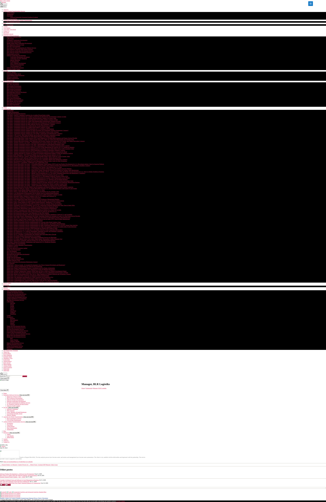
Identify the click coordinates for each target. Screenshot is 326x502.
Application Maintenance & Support (20, 57)
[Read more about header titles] (3, 2)
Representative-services (13, 54)
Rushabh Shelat (7, 356)
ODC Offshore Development (18, 63)
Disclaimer (6, 32)
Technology (6, 289)
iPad (11, 338)
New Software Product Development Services (19, 52)
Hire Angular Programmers (14, 89)
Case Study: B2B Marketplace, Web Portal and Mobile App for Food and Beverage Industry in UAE (34, 155)
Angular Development (13, 112)
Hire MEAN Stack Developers (15, 100)
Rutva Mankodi (7, 355)
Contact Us (6, 31)
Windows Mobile (14, 341)
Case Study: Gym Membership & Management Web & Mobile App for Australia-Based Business (33, 193)
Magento (12, 321)
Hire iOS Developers (12, 95)
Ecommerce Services (12, 246)
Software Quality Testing (13, 69)
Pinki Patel (6, 369)
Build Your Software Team (14, 37)
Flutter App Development (13, 249)
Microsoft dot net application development (18, 254)
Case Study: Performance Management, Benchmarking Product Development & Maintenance (32, 208)
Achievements (10, 12)
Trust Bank (10, 15)
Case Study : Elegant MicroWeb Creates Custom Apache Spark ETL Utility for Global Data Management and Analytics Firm (40, 139)
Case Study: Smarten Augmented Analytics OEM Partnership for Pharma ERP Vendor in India (32, 228)
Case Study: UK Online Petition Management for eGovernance (24, 236)
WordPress (13, 314)
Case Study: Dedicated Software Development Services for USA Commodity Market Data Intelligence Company (37, 159)
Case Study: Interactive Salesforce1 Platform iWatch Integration (24, 197)
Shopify (12, 323)
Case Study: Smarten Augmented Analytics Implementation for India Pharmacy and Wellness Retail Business (36, 223)
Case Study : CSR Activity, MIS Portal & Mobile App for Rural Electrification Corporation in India (33, 135)
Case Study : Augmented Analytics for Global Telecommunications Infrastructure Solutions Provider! (34, 121)
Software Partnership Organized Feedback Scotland (24, 17)
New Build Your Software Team (15, 45)
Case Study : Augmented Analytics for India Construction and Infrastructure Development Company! (34, 123)
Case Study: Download (9, 29)
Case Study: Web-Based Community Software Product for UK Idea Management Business (31, 240)
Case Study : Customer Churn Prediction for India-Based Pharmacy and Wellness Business (31, 136)
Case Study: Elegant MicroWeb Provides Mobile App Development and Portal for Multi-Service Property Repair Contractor (40, 187)
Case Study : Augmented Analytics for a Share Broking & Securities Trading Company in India (32, 119)
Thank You (6, 352)
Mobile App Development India (15, 259)
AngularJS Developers (13, 83)
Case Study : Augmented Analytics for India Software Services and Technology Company (31, 124)
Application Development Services (16, 113)
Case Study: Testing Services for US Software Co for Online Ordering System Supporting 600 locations (34, 230)
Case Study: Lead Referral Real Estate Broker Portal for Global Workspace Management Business (33, 199)
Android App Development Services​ (16, 294)
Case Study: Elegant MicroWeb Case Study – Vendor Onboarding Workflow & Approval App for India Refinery (37, 185)
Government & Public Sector (14, 413)
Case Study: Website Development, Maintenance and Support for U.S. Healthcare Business (31, 242)
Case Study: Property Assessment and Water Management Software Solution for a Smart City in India (34, 210)
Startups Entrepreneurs (13, 78)
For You (5, 71)
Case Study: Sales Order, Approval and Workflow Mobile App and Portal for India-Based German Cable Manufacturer (38, 217)
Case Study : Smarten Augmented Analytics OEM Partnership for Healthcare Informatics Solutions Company (36, 150)
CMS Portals (10, 38)
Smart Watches (14, 340)
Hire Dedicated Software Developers (17, 92)
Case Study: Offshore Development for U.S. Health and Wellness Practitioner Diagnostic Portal (32, 207)
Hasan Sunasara (7, 367)
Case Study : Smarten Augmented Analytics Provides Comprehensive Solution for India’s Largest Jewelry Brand (37, 152)
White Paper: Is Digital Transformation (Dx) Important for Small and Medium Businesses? (31, 269)
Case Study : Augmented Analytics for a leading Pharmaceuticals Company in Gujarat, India (31, 118)
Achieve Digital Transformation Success (14, 11)
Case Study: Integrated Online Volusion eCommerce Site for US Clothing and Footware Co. (31, 196)
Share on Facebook (8, 461)
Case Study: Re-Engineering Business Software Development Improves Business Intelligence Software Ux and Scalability (39, 214)
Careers (5, 26)
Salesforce (9, 349)
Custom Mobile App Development (16, 243)
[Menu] (310, 3)
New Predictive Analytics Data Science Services (20, 49)
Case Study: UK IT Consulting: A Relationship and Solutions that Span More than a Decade (31, 234)
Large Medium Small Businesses (15, 75)
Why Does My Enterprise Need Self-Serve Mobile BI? (14, 481)
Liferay (12, 309)
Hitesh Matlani (7, 364)
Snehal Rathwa (7, 361)
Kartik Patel (6, 359)
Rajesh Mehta (7, 353)
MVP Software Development (14, 398)
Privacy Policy (7, 283)
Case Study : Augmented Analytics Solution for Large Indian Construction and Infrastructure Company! (34, 133)
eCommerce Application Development (17, 40)
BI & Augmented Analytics (14, 418)
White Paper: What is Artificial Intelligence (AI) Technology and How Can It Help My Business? (33, 282)
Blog (4, 23)
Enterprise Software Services (11, 35)
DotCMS (12, 303)
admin (3, 446)
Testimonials (10, 14)
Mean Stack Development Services (16, 335)
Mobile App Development (14, 257)
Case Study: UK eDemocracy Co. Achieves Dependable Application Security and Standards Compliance (35, 231)
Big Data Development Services (15, 300)
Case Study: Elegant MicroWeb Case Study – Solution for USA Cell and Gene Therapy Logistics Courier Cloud (37, 184)
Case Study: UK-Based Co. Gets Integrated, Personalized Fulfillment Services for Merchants (31, 237)
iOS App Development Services (15, 329)
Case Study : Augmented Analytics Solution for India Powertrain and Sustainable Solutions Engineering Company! (37, 130)
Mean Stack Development (14, 252)
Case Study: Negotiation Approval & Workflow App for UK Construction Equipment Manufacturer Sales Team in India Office (41, 205)
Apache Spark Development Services (17, 297)
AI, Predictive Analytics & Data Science (17, 404)
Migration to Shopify (12, 256)
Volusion (12, 324)
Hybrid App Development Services (16, 327)
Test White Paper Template (10, 350)
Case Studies (6, 28)
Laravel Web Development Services (16, 332)
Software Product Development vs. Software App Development (17, 474)
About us (5, 9)
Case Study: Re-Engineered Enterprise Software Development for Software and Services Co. (32, 211)
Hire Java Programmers (13, 97)
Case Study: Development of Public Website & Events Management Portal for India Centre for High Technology (37, 161)
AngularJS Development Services (16, 295)
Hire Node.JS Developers (14, 103)
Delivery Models (11, 72)
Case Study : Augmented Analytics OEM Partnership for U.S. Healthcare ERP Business (30, 129)
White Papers (10, 437)
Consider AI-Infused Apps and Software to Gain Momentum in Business (19, 480)
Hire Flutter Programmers (13, 93)
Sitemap (5, 288)
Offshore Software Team (13, 260)
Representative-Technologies (14, 347)
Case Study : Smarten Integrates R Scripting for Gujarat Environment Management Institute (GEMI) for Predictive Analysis (40, 153)
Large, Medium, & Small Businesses (16, 412)
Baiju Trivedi (6, 363)
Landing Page (7, 109)
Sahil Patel (6, 370)
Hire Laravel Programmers (14, 98)
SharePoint (13, 311)
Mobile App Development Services (16, 337)
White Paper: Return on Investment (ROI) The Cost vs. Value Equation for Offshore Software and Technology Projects (39, 274)
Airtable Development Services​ (15, 292)
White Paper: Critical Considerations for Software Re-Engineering (24, 266)
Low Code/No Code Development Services (18, 333)
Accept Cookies (120, 501)
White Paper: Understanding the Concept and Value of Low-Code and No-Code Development (32, 280)
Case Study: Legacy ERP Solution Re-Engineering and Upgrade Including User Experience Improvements (35, 200)
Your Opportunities (12, 19)
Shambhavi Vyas (7, 358)
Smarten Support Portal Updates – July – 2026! (12, 477)
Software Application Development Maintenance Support (22, 262)
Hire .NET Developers (13, 84)
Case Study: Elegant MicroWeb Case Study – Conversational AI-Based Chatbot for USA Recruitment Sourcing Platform (39, 168)
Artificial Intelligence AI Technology (16, 298)
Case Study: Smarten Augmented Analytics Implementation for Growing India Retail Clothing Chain (34, 222)
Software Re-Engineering (17, 64)
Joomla (12, 306)
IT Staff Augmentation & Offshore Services (18, 402)
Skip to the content (5, 0)
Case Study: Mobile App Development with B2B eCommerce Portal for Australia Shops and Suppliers (34, 204)
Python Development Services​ (15, 346)
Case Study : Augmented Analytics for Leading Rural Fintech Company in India (28, 127)
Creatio (9, 315)
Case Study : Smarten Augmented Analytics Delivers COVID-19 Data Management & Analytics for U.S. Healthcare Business (40, 147)
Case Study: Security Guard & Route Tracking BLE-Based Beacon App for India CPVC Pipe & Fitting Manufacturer (38, 219)
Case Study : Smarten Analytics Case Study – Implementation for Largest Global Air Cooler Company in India (36, 142)
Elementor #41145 (8, 34)
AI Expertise (10, 110)
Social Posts (10, 25)
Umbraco (12, 312)
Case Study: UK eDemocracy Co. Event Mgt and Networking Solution (26, 233)
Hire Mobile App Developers (14, 101)
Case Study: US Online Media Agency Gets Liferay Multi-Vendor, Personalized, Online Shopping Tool (34, 239)
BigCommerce (14, 320)
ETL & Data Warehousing (14, 41)
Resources (6, 285)
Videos (9, 286)
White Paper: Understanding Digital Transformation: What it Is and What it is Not (28, 278)
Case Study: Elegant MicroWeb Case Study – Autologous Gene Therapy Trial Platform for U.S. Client (34, 167)
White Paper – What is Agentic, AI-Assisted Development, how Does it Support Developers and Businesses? (36, 265)
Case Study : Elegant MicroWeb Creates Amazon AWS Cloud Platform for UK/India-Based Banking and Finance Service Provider (42, 138)
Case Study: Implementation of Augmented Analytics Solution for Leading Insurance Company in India (34, 194)
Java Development (12, 251)
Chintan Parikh (7, 366)
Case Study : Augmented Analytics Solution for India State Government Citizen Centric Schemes (33, 132)
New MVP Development (13, 46)
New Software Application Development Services (20, 51)
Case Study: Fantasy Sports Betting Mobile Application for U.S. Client (26, 190)
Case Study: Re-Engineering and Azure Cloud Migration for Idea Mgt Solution (28, 213)
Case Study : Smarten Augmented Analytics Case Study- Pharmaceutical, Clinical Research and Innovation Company (38, 145)
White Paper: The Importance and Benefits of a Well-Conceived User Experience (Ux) (30, 277)
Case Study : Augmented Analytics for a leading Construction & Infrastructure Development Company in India (36, 116)
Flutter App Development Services (16, 326)
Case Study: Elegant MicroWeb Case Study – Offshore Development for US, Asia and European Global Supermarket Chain (40, 181)
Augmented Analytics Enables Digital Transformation (17, 20)
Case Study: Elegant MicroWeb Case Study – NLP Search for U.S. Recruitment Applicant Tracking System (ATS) (37, 176)
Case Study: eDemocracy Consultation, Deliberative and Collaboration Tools (27, 162)
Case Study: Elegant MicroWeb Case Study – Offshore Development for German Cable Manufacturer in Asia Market (38, 178)
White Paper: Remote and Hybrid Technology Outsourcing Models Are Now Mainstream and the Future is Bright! (37, 272)
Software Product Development (15, 67)
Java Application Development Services (17, 330)
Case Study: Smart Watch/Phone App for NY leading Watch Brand (25, 220)
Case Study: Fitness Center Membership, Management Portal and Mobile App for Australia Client (33, 191)
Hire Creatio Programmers (14, 90)
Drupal (12, 304)
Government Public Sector (14, 74)
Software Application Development (16, 55)
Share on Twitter (18, 461)
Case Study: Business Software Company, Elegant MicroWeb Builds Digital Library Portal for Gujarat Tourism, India (38, 156)
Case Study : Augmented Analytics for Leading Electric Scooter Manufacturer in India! (30, 126)
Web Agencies (11, 80)
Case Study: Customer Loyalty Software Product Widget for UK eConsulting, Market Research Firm (34, 158)
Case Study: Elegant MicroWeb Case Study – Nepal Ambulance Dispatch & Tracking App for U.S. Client (35, 174)
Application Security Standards (18, 58)
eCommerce (10, 317)
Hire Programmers (8, 81)
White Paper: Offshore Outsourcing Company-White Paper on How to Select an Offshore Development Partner (37, 271)
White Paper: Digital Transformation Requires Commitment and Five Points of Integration (31, 268)
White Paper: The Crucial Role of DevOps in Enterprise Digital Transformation (28, 275)
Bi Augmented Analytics (13, 22)
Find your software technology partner (17, 248)
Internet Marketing (15, 60)
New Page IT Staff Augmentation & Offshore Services (21, 48)
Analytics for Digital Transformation (13, 417)
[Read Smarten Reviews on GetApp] (10, 495)
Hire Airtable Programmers (14, 86)
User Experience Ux (15, 66)
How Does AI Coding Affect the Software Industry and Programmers (18, 475)
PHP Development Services (14, 344)
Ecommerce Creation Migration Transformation (19, 245)
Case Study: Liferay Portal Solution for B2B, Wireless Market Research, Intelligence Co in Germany (34, 202)
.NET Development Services (14, 291)
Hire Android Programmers (14, 87)
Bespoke (12, 318)
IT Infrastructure (14, 61)
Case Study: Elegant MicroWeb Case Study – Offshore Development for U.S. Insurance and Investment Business (37, 179)
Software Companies (12, 77)
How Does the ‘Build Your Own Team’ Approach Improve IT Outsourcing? (20, 483)
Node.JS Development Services (15, 343)
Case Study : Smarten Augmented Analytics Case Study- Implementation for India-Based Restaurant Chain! (35, 144)
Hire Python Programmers (14, 106)
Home (5, 107)
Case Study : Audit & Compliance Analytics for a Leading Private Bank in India (28, 115)
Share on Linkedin (28, 461)
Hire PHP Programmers (13, 104)
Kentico (12, 308)
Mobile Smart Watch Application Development (19, 43)
